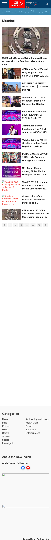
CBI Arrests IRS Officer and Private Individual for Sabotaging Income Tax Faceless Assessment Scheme (35, 214)
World (5, 429)
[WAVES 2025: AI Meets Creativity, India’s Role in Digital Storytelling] (11, 143)
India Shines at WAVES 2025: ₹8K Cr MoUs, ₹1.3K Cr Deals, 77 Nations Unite (34, 115)
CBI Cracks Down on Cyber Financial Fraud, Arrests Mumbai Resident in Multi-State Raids (25, 61)
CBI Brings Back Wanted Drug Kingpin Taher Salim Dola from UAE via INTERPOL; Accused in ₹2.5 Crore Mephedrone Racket (35, 72)
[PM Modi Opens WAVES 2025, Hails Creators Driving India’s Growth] (11, 157)
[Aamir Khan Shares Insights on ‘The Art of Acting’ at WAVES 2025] (11, 129)
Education (31, 429)
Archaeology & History (37, 419)
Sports (5, 439)
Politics (34, 11)
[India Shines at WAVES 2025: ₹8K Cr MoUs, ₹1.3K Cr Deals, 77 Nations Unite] (11, 115)
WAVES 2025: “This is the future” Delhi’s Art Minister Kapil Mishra (33, 100)
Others (5, 433)
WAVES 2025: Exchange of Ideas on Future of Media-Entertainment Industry (35, 185)
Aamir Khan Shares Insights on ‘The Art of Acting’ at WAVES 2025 (34, 129)
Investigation (8, 443)
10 (40, 224)
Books (29, 426)
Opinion (6, 436)
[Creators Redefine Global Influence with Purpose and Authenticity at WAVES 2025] (11, 203)
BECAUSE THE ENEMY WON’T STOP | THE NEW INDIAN (35, 86)
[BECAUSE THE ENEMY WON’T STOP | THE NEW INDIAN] (11, 87)
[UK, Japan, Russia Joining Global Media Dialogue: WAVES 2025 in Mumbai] (11, 171)
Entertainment (33, 433)
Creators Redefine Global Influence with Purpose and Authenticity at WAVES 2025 (34, 199)
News (20, 11)
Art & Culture (32, 422)
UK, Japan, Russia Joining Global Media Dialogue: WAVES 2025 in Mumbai (34, 171)
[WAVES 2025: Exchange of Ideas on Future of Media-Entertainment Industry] (11, 188)
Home (7, 11)
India (47, 11)
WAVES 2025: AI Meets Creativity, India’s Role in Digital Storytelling (35, 143)
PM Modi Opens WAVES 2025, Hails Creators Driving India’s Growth (35, 157)
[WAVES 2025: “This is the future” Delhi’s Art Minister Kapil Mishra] (11, 101)
